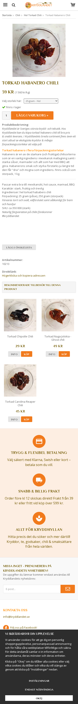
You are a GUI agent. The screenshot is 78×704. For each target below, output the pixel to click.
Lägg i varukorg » (32, 115)
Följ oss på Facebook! (23, 627)
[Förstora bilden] (39, 50)
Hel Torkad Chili (33, 15)
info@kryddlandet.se (16, 617)
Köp (26, 354)
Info (14, 354)
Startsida (7, 15)
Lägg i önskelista (19, 247)
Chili (17, 15)
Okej (39, 698)
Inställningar (39, 680)
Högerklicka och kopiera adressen (23, 275)
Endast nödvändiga (39, 689)
